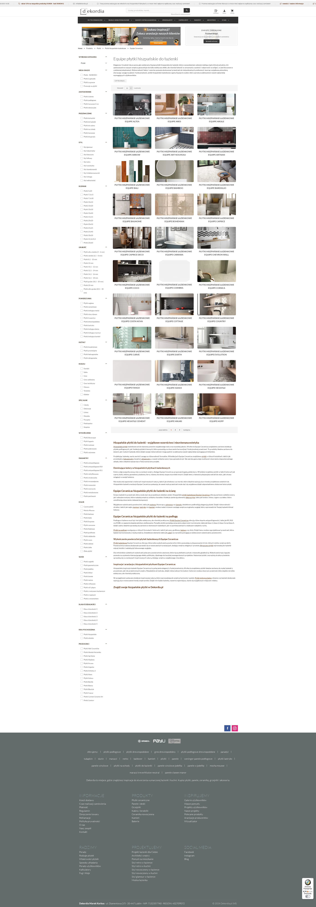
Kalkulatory (85, 869)
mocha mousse (217, 765)
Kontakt (83, 831)
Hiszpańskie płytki (120, 447)
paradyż (225, 751)
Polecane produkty (193, 814)
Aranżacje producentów (196, 817)
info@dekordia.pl (54, 4)
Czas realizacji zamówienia (92, 803)
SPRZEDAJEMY (167, 20)
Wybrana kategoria (88, 57)
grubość (82, 247)
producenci (84, 644)
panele (175, 758)
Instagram (189, 855)
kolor (81, 502)
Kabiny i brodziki (140, 810)
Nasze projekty (191, 810)
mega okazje (84, 70)
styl (81, 142)
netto (125, 758)
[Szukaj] (187, 10)
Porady (82, 852)
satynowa (169, 505)
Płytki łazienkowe (120, 543)
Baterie (135, 821)
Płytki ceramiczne (95, 20)
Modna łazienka (139, 880)
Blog (186, 859)
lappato (179, 505)
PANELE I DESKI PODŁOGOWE (119, 20)
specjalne (83, 400)
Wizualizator (190, 821)
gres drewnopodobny (165, 751)
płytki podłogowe (112, 751)
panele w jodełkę (196, 765)
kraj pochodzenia (87, 630)
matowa (153, 505)
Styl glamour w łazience (143, 876)
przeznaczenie (85, 113)
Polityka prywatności (89, 821)
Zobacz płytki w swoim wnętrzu (299, 4)
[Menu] (312, 879)
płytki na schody (122, 765)
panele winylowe (100, 765)
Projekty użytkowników (195, 807)
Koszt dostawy (86, 800)
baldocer (138, 758)
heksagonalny (128, 459)
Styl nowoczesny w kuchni (145, 873)
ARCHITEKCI (211, 20)
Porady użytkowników (90, 866)
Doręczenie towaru (89, 814)
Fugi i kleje (84, 873)
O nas (82, 824)
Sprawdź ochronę (211, 41)
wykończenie (85, 433)
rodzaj (82, 364)
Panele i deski (138, 803)
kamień (152, 507)
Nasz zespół (85, 828)
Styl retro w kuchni (141, 866)
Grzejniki (136, 807)
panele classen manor (175, 772)
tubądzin (88, 758)
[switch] (307, 896)
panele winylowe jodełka (170, 765)
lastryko (143, 507)
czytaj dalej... (120, 81)
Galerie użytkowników (195, 800)
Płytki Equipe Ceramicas (179, 520)
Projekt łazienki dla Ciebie (145, 852)
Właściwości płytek (89, 859)
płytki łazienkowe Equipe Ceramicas (196, 495)
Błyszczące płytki (206, 545)
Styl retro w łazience (142, 862)
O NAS (224, 20)
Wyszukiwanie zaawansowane (180, 14)
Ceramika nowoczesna (143, 814)
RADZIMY (197, 20)
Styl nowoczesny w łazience (145, 869)
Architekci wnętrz (141, 855)
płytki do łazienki (143, 765)
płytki (204, 456)
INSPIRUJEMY (183, 20)
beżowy (183, 530)
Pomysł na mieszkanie (142, 859)
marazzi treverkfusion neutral (144, 772)
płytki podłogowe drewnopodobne (198, 751)
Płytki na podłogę (120, 530)
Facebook (189, 852)
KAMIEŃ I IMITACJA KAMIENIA (145, 20)
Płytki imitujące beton (203, 578)
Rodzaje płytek (86, 855)
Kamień (135, 817)
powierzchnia (85, 298)
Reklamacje (85, 817)
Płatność (83, 807)
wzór (81, 557)
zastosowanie (85, 92)
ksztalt (82, 342)
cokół (170, 533)
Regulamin (84, 810)
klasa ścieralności (87, 604)
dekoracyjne (190, 497)
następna (186, 430)
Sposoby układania (88, 862)
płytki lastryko (225, 758)
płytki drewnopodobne (137, 751)
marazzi (113, 758)
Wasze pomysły (192, 803)
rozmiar (82, 186)
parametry (84, 458)
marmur (136, 507)
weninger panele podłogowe (198, 758)
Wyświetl (120, 88)
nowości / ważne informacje (265, 4)
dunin (101, 758)
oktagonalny (146, 459)
